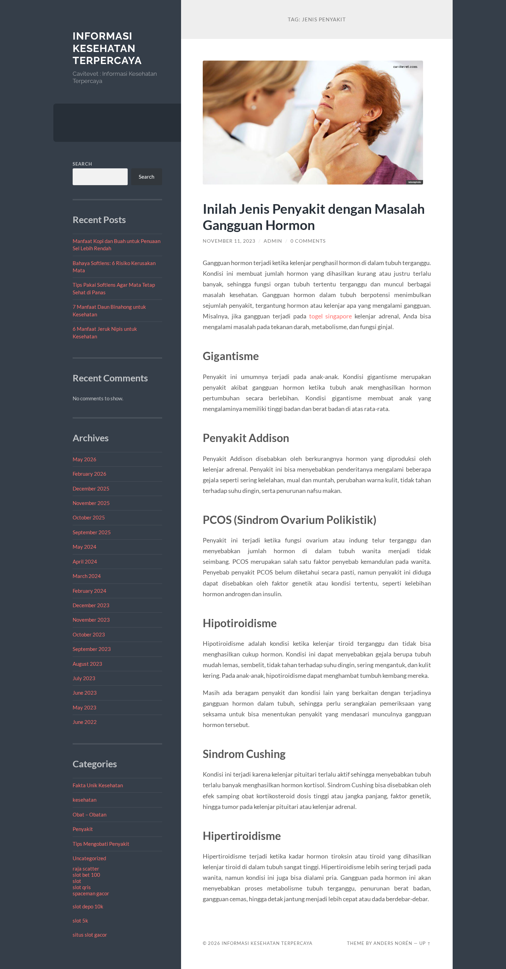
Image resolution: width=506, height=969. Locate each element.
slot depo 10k (88, 906)
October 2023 (89, 634)
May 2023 (84, 707)
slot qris (82, 887)
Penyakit (83, 829)
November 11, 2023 (229, 241)
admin (273, 241)
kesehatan (84, 800)
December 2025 (91, 488)
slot (77, 881)
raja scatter (86, 868)
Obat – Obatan (89, 814)
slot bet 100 (86, 875)
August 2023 (87, 664)
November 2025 (91, 503)
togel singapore (330, 316)
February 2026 (89, 474)
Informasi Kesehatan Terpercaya (107, 48)
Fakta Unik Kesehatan (98, 785)
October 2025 (89, 517)
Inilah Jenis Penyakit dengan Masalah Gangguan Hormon (314, 216)
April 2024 (85, 561)
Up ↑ (425, 943)
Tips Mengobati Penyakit (101, 844)
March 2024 (87, 576)
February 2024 (89, 591)
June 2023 (85, 692)
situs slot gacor (90, 934)
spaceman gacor (91, 893)
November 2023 (91, 620)
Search (82, 164)
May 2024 (84, 547)
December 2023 (91, 605)
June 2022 (85, 722)
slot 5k (80, 920)
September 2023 (92, 649)
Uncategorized (89, 858)
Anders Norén (392, 943)
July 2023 (84, 678)
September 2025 (92, 532)
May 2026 (84, 459)
